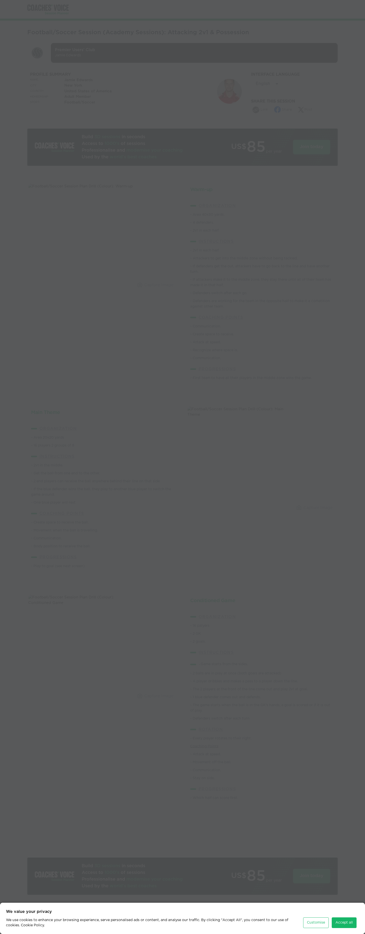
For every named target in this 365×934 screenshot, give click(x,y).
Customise (316, 922)
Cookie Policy (32, 925)
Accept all (344, 922)
